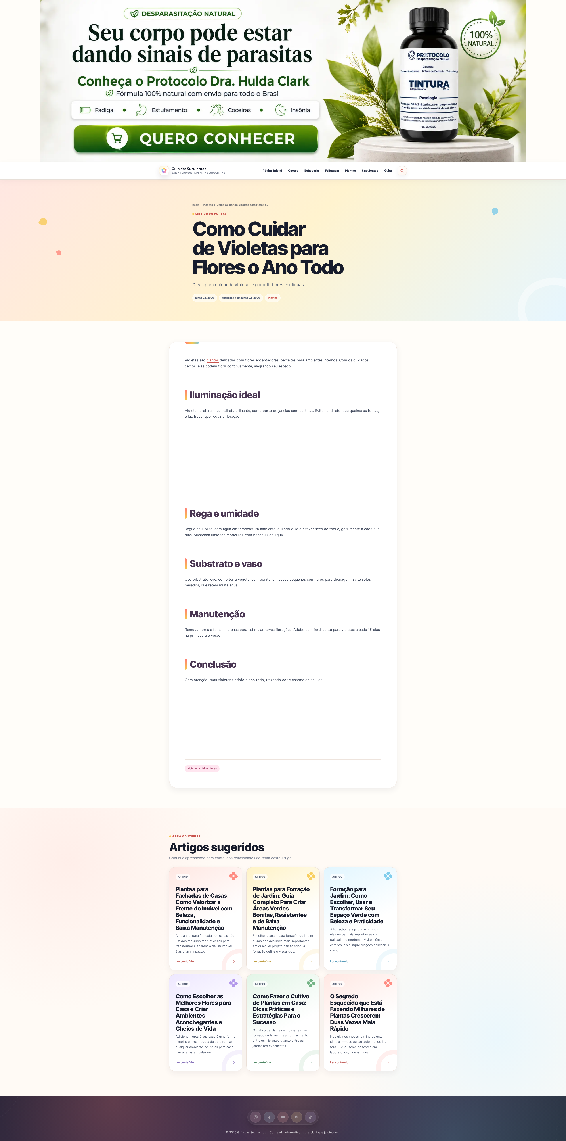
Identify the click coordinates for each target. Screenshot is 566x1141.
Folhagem (332, 171)
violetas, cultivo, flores (202, 768)
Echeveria (311, 171)
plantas (213, 360)
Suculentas (370, 171)
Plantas (350, 171)
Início (195, 204)
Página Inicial (272, 171)
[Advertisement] (283, 457)
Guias (388, 171)
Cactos (293, 171)
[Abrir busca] (402, 170)
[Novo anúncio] (283, 81)
